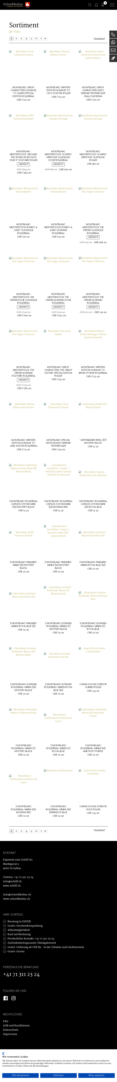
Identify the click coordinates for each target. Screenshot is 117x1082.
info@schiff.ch (12, 881)
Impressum (10, 1034)
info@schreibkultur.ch (17, 895)
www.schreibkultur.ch (16, 899)
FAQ (5, 1021)
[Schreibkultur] (13, 4)
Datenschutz (10, 1030)
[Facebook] (5, 998)
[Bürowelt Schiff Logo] (27, 5)
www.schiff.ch (12, 886)
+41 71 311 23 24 (23, 877)
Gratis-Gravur (16, 951)
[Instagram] (13, 998)
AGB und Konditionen (16, 1026)
